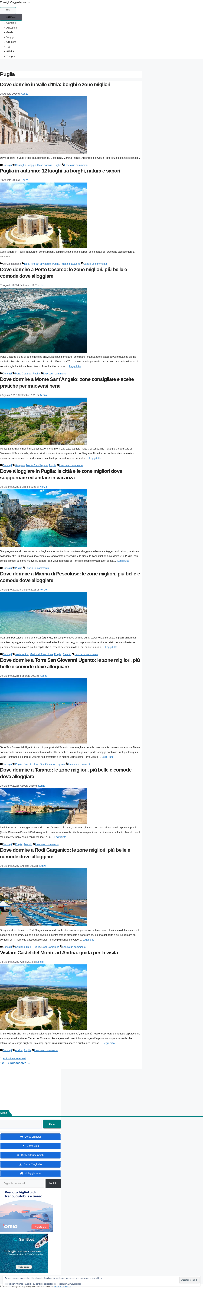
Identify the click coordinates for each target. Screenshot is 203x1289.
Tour (8, 46)
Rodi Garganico (50, 947)
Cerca (52, 1124)
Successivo (20, 1063)
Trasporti (11, 56)
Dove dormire (44, 165)
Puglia (57, 165)
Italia (26, 263)
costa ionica (22, 654)
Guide (9, 32)
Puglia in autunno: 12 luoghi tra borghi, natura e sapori (60, 171)
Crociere (11, 42)
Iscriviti (53, 1183)
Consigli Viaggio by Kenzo (15, 2)
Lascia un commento (76, 165)
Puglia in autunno (70, 263)
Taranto (28, 844)
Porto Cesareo (23, 373)
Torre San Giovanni (44, 764)
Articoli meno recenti (14, 1058)
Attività (10, 51)
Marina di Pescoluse (41, 654)
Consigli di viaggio (25, 165)
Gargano (20, 465)
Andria (19, 1050)
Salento (67, 654)
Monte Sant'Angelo (37, 465)
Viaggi (10, 37)
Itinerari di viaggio (41, 263)
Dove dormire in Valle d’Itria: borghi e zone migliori (55, 84)
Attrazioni (11, 27)
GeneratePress (62, 1286)
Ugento (61, 764)
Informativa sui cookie (71, 1284)
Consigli (11, 23)
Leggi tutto (75, 366)
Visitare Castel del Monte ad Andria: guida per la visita (59, 952)
